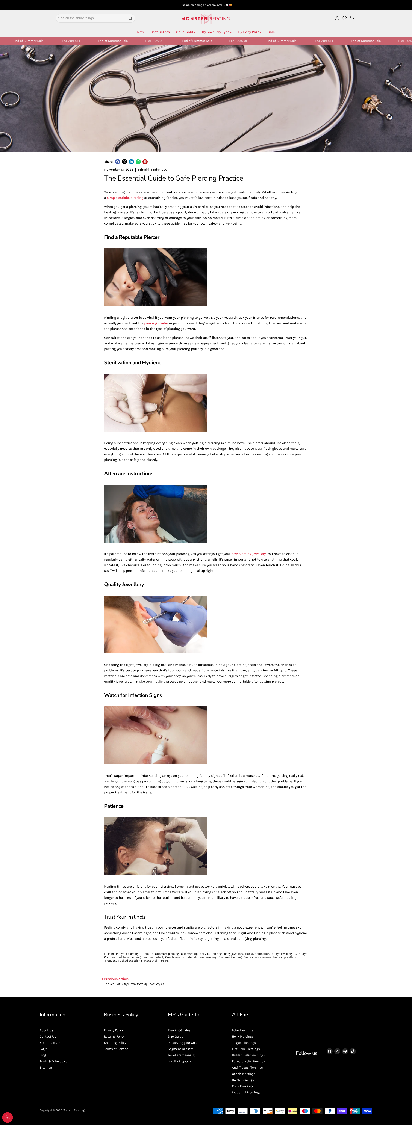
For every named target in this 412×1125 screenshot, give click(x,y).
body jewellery (233, 954)
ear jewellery (208, 957)
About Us (46, 1030)
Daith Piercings (243, 1080)
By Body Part (248, 32)
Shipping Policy (115, 1043)
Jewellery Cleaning (181, 1055)
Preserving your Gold (183, 1043)
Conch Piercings (243, 1074)
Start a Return (50, 1043)
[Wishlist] (344, 18)
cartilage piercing (129, 957)
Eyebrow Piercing (230, 957)
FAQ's (43, 1049)
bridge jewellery (282, 954)
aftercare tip (189, 954)
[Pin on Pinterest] (145, 161)
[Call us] (7, 1117)
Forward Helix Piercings (249, 1061)
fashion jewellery (284, 957)
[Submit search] (130, 18)
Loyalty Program (179, 1061)
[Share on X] (124, 161)
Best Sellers (160, 32)
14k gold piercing (127, 954)
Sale (271, 32)
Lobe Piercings (242, 1030)
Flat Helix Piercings (246, 1049)
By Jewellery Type (215, 32)
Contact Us (48, 1036)
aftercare (147, 954)
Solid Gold (184, 32)
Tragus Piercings (244, 1043)
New (140, 32)
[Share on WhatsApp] (138, 161)
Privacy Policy (113, 1030)
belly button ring (211, 954)
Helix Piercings (242, 1036)
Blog (43, 1055)
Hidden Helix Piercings (248, 1055)
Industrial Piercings (246, 1092)
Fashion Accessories (257, 957)
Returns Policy (114, 1036)
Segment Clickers (181, 1049)
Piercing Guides (179, 1030)
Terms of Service (116, 1049)
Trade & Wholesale (53, 1061)
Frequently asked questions (123, 960)
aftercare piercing (167, 954)
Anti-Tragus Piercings (247, 1067)
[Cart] (351, 18)
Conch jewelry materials (181, 957)
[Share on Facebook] (117, 161)
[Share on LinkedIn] (131, 161)
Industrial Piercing (156, 960)
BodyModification (257, 954)
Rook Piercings (242, 1086)
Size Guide (175, 1036)
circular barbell (153, 957)
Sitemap (46, 1067)
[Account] (337, 18)
